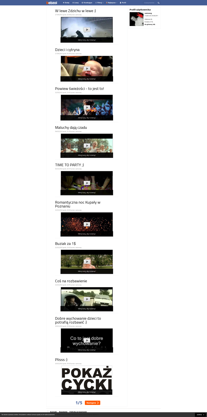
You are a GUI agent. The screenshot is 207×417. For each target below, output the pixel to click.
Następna (91, 402)
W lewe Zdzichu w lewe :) (75, 11)
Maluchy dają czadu (71, 127)
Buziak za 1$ (65, 244)
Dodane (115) (149, 22)
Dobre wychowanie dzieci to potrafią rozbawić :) (78, 320)
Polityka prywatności (78, 412)
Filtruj (99, 2)
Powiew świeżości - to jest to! (79, 89)
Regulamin (63, 412)
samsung (78, 15)
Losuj (76, 2)
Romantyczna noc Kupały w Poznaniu (77, 204)
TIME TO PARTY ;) (69, 165)
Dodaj (67, 2)
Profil (124, 2)
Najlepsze (112, 2)
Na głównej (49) (150, 24)
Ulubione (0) (148, 19)
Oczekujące (88, 2)
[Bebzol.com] (51, 2)
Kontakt (53, 412)
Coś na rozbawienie (71, 281)
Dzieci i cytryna (67, 50)
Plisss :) (61, 360)
